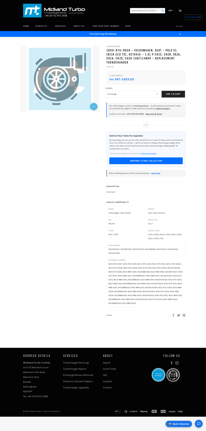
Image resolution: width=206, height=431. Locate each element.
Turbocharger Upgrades (76, 387)
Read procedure (163, 108)
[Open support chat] (199, 424)
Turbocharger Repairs (74, 368)
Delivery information (149, 153)
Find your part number (105, 26)
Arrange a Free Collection (146, 161)
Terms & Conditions (51, 411)
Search (107, 362)
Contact (107, 387)
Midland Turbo (36, 411)
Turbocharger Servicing (76, 362)
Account (179, 26)
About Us (79, 26)
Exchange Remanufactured (78, 375)
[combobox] (147, 10)
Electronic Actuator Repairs (78, 381)
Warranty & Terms (154, 114)
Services (60, 26)
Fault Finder (109, 368)
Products (41, 26)
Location (107, 381)
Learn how (155, 173)
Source (109, 88)
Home (26, 26)
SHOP (128, 26)
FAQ (105, 375)
